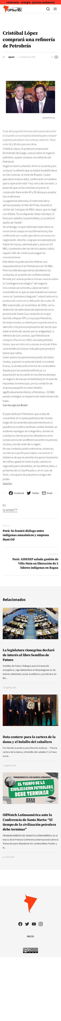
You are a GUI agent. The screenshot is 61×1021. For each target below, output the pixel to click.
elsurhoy (7, 483)
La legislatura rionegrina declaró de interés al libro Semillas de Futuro (28, 655)
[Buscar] (48, 8)
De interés (10, 510)
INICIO (30, 936)
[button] (55, 8)
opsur (11, 57)
